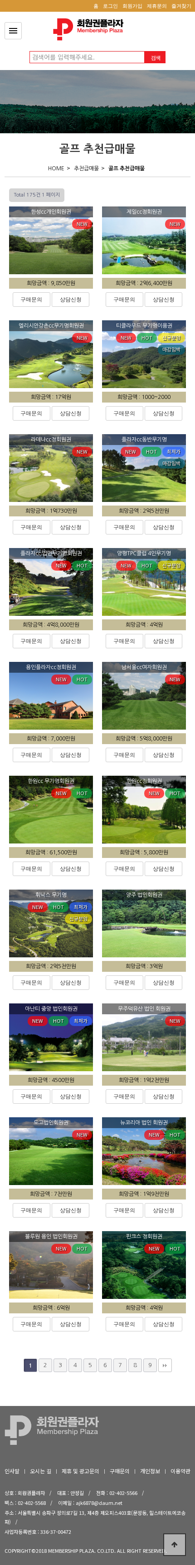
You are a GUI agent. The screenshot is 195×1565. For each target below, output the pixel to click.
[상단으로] (174, 1544)
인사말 (12, 1471)
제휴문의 (157, 6)
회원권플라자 (90, 29)
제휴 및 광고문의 (80, 1471)
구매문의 (31, 299)
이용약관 (180, 1471)
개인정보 (150, 1471)
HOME (56, 168)
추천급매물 (86, 168)
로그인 (110, 6)
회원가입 (132, 6)
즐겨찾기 (181, 6)
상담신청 (71, 299)
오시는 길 (40, 1471)
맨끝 (165, 1365)
